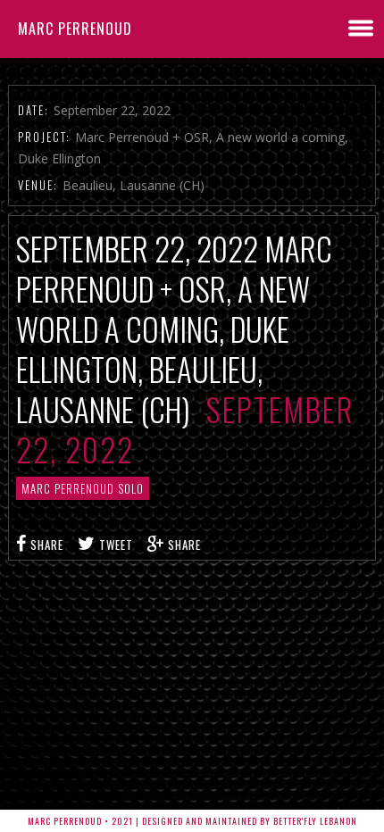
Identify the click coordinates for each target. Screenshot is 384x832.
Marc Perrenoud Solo (82, 488)
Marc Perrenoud (75, 28)
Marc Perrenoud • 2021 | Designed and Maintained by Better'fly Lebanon (192, 821)
